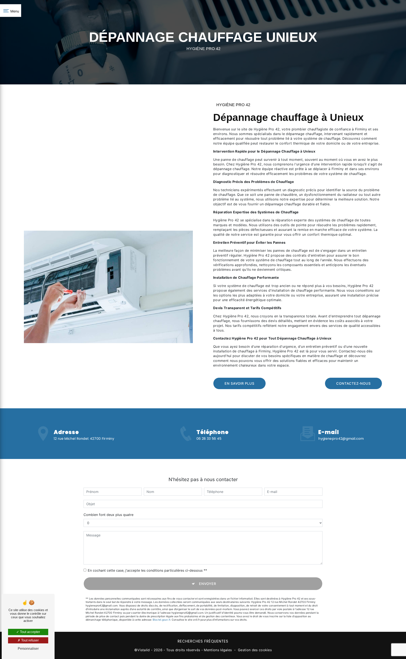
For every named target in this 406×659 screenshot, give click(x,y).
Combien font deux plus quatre (108, 515)
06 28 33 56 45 (208, 438)
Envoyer (207, 584)
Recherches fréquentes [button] (203, 641)
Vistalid (143, 650)
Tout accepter (29, 632)
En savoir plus (239, 383)
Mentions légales (218, 650)
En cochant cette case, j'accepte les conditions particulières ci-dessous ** (147, 570)
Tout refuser (29, 640)
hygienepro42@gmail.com (341, 438)
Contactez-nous (353, 383)
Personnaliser (28, 648)
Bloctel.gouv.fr (161, 619)
